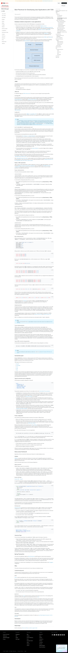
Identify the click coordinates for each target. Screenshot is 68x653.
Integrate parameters (60, 29)
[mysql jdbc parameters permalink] (26, 162)
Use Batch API (59, 16)
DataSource (46, 33)
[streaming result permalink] (21, 505)
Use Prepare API (59, 15)
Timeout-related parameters (61, 30)
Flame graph (59, 54)
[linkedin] (56, 635)
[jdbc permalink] (18, 81)
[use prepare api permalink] (21, 95)
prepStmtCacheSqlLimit (61, 25)
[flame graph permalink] (19, 613)
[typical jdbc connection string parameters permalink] (30, 341)
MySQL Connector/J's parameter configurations (27, 165)
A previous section (18, 507)
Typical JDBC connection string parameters (62, 32)
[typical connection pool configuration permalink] (31, 378)
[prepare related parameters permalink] (24, 170)
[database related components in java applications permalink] (41, 21)
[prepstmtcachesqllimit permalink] (23, 206)
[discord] (62, 635)
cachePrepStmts (60, 24)
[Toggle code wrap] (51, 241)
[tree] (7, 28)
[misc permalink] (17, 565)
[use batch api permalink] (20, 112)
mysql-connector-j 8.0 (38, 314)
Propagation (51, 562)
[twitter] (54, 635)
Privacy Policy (20, 651)
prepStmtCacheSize (61, 26)
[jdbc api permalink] (19, 91)
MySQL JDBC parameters (60, 20)
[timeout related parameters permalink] (25, 325)
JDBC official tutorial (26, 93)
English (64, 5)
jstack (16, 577)
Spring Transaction (27, 40)
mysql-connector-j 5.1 (47, 314)
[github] (52, 635)
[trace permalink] (17, 607)
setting (35, 148)
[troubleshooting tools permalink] (24, 570)
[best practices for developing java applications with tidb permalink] (15, 11)
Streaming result (59, 44)
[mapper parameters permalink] (22, 464)
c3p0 (17, 368)
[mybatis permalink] (18, 456)
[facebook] (58, 635)
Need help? (57, 57)
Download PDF (18, 14)
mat (38, 596)
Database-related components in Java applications (61, 11)
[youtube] (64, 635)
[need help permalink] (21, 625)
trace (58, 53)
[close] (66, 645)
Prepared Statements (18, 99)
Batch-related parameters (38, 124)
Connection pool (58, 34)
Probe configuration (59, 37)
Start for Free (64, 3)
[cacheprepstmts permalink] (20, 187)
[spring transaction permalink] (25, 554)
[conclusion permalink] (21, 618)
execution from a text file (32, 99)
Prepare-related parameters (61, 21)
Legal (25, 651)
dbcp (17, 369)
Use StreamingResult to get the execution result (62, 18)
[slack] (60, 635)
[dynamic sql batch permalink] (22, 477)
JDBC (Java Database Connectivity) (47, 27)
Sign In (59, 3)
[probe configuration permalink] (23, 415)
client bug (25, 300)
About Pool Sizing (29, 396)
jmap (24, 595)
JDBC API (57, 14)
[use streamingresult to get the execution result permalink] (33, 127)
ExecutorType (58, 45)
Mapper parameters (60, 41)
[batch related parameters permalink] (24, 236)
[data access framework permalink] (27, 451)
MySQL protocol (43, 25)
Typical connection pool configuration (60, 36)
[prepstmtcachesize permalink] (21, 222)
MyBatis (16, 458)
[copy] (52, 241)
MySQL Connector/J (42, 29)
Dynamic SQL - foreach (19, 479)
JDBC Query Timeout (31, 423)
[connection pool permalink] (24, 355)
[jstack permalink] (17, 575)
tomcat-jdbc (18, 365)
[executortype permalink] (22, 535)
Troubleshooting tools (59, 49)
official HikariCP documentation (44, 391)
